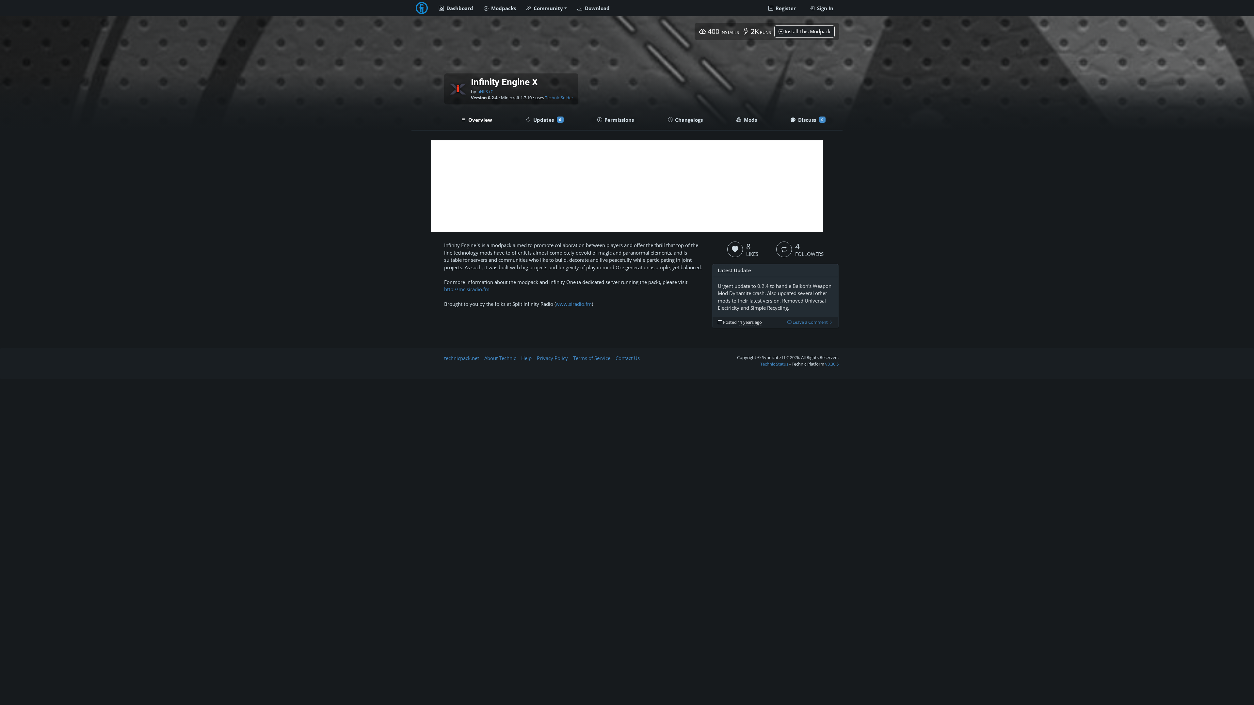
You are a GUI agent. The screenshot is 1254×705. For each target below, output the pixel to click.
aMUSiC (485, 91)
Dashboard (459, 8)
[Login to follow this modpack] (784, 249)
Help (526, 358)
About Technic (500, 358)
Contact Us (628, 358)
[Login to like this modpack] (735, 249)
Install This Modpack (806, 31)
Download (597, 8)
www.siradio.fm (574, 304)
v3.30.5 (832, 364)
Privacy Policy (552, 358)
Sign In (824, 8)
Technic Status (774, 364)
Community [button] (547, 8)
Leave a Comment (810, 322)
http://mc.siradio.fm (467, 289)
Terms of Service (591, 358)
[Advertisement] (627, 186)
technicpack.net (461, 358)
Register (785, 8)
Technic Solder (559, 98)
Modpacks (503, 8)
